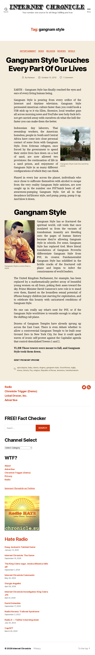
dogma (42, 367)
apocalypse (22, 367)
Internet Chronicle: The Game (19, 555)
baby (30, 367)
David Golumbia (13, 603)
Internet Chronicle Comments (19, 575)
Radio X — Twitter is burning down (22, 620)
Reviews (61, 51)
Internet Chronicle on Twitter (20, 488)
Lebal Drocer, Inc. (16, 395)
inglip (73, 367)
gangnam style (52, 367)
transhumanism (72, 370)
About (8, 466)
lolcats (26, 370)
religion (36, 370)
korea (19, 370)
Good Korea (65, 367)
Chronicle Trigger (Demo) (21, 391)
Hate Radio (16, 539)
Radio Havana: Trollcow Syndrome (22, 611)
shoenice (61, 370)
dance (35, 367)
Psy (31, 370)
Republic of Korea (48, 370)
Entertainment (28, 51)
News (41, 51)
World (71, 51)
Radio (8, 387)
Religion (50, 51)
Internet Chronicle (22, 648)
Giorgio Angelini (13, 583)
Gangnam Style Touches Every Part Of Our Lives (47, 64)
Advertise (11, 400)
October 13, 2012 (49, 77)
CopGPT (9, 628)
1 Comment (68, 77)
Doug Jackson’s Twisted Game (20, 547)
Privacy (8, 476)
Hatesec (31, 77)
